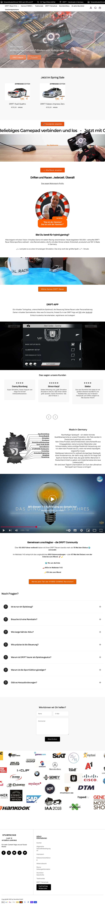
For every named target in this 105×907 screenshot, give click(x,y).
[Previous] (48, 417)
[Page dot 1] (100, 34)
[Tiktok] (20, 853)
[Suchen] (95, 8)
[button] (52, 499)
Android (89, 312)
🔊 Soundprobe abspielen (52, 124)
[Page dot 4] (100, 50)
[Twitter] (25, 853)
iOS (80, 312)
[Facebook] (4, 853)
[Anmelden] (91, 8)
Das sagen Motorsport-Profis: (52, 183)
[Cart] (100, 8)
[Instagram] (9, 853)
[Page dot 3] (100, 45)
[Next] (55, 417)
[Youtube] (14, 853)
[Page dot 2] (100, 39)
